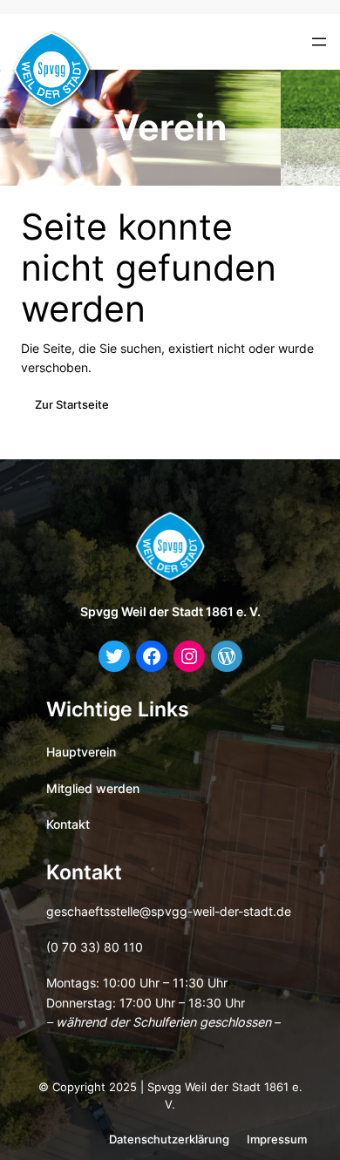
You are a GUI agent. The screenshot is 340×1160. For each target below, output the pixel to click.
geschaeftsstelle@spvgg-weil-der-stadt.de (168, 911)
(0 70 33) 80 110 (94, 947)
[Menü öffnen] (319, 41)
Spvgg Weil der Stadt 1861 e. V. (170, 611)
